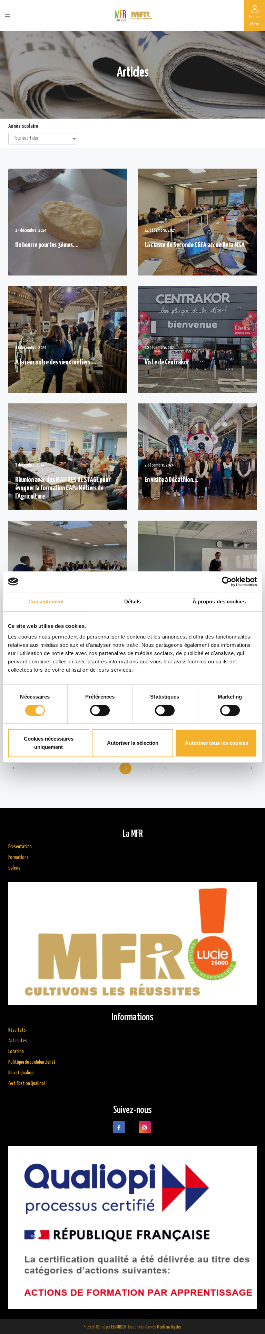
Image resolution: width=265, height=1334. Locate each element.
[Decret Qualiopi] (132, 943)
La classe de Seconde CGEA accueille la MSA (195, 245)
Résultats (17, 1030)
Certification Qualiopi (26, 1083)
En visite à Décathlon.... (171, 480)
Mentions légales (169, 1327)
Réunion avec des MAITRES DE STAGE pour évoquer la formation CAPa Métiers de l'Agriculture (62, 488)
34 (191, 768)
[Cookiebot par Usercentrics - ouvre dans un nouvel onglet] (227, 581)
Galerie (14, 868)
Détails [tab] (132, 601)
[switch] (100, 710)
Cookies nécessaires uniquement (48, 743)
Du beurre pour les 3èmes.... (46, 245)
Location (16, 1051)
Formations (18, 857)
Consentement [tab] (46, 601)
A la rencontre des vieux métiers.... (55, 362)
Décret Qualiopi (21, 1073)
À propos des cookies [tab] (219, 601)
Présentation (20, 846)
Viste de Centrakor (167, 362)
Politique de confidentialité (32, 1062)
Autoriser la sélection (132, 743)
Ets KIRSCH (118, 1327)
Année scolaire (23, 126)
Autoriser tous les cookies (216, 743)
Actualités (17, 1041)
